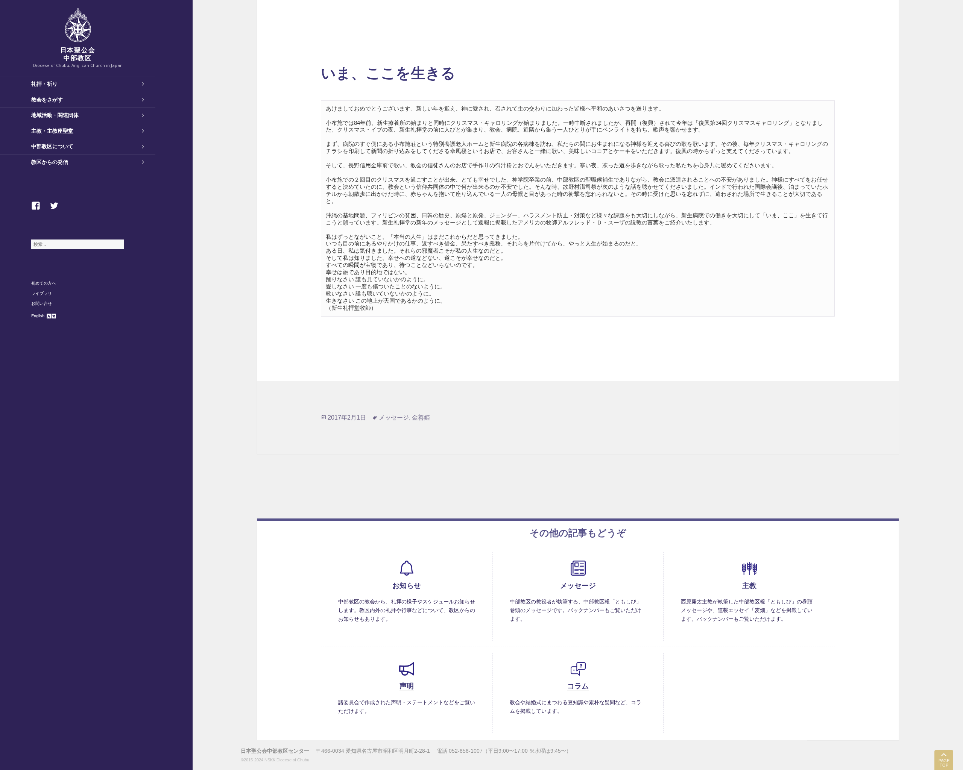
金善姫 (421, 417)
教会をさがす (47, 100)
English (37, 316)
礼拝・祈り (44, 84)
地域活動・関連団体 (55, 115)
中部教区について (52, 146)
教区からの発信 (49, 162)
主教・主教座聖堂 (52, 131)
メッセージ (394, 417)
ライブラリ (41, 293)
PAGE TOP (944, 763)
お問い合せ (41, 303)
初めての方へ (43, 283)
